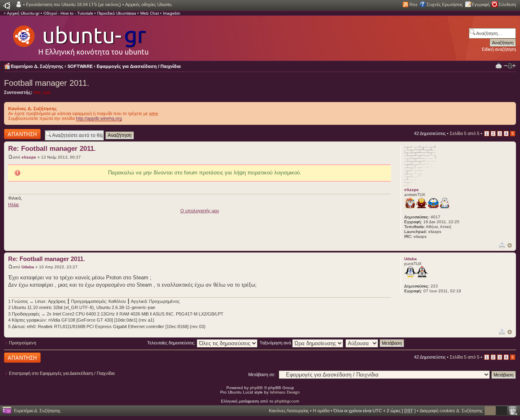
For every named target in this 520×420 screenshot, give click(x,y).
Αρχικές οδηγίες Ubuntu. (149, 4)
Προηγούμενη (22, 342)
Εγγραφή (481, 4)
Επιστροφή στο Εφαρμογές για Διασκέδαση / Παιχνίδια (62, 373)
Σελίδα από (464, 133)
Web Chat (149, 13)
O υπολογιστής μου (199, 210)
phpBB (256, 387)
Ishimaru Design (285, 392)
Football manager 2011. (46, 82)
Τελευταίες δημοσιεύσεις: (172, 342)
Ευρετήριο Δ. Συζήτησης (37, 66)
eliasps (29, 157)
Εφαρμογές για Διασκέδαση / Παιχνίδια (139, 66)
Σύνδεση (507, 4)
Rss (414, 4)
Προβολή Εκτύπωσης (499, 65)
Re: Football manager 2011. (52, 148)
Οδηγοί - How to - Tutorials (68, 13)
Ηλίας (13, 204)
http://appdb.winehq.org (99, 118)
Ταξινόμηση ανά (276, 342)
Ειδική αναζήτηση (499, 49)
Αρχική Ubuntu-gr (23, 13)
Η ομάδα (321, 410)
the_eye (42, 92)
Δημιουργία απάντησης (15, 134)
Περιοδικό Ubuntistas (116, 13)
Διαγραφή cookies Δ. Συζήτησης (451, 410)
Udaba (28, 267)
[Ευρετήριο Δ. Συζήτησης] (80, 36)
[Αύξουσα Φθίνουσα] (375, 342)
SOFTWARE (80, 66)
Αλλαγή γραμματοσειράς (510, 66)
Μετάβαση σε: (261, 374)
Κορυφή (509, 245)
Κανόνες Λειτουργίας (289, 410)
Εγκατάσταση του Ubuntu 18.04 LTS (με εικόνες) (73, 4)
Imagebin (171, 13)
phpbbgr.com (287, 401)
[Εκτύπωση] (502, 245)
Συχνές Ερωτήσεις (445, 4)
